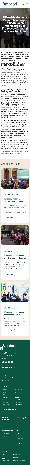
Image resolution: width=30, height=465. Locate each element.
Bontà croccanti (5, 404)
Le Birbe (4, 392)
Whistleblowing (5, 380)
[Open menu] (27, 3)
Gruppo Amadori (20, 438)
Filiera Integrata (21, 418)
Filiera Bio (18, 425)
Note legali (15, 457)
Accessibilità (5, 460)
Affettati (17, 392)
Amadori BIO (5, 397)
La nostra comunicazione (8, 372)
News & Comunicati (21, 436)
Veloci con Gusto (18, 389)
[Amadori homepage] (9, 3)
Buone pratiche (18, 404)
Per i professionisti (20, 443)
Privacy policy (5, 454)
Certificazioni (5, 375)
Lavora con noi (19, 441)
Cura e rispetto (5, 433)
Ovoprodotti (17, 399)
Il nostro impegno (7, 430)
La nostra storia (6, 370)
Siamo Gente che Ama (9, 367)
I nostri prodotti (4, 386)
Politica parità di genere (19, 460)
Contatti (18, 433)
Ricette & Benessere (5, 418)
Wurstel (16, 394)
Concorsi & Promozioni (9, 409)
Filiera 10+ (18, 423)
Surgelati (17, 397)
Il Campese (4, 389)
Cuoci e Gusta (5, 402)
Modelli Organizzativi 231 (7, 377)
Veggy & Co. (4, 399)
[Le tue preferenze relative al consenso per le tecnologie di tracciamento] (1, 348)
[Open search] (23, 3)
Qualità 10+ (4, 394)
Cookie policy (16, 454)
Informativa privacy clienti (6, 457)
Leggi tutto (9, 217)
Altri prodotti (18, 402)
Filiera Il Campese (20, 420)
